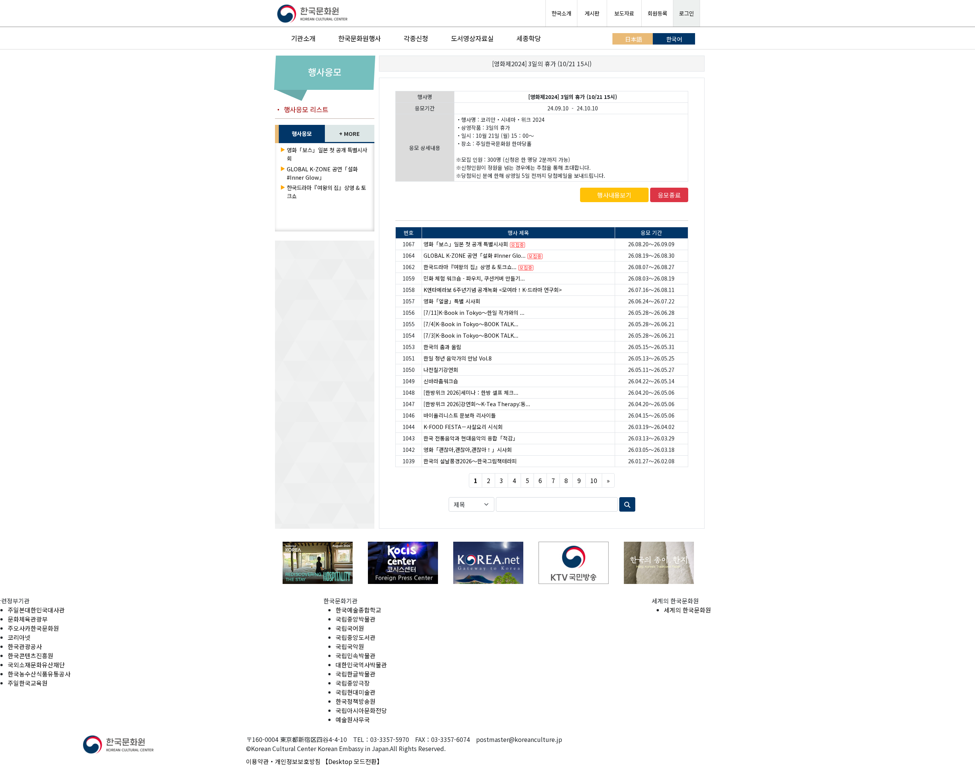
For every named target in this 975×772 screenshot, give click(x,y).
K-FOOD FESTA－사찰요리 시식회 (463, 427)
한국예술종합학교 (358, 609)
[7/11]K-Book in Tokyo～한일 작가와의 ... (474, 312)
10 (593, 480)
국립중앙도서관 (356, 637)
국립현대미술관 (356, 692)
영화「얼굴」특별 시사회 (452, 301)
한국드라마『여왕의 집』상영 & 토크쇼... (470, 267)
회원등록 (657, 13)
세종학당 (528, 38)
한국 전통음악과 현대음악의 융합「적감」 (471, 438)
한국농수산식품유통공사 (39, 673)
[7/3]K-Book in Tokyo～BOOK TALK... (471, 335)
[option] (318, 563)
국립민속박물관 (356, 655)
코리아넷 (19, 637)
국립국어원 (350, 628)
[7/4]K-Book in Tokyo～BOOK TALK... (471, 324)
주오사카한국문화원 (33, 628)
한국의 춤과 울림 (442, 347)
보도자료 (624, 13)
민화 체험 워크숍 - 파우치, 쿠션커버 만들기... (474, 278)
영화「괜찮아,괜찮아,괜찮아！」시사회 (468, 449)
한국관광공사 (25, 646)
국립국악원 (350, 646)
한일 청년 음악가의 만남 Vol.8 (458, 358)
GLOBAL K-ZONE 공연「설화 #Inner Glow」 (322, 173)
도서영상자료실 (472, 38)
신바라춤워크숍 (441, 381)
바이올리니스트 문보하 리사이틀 (460, 415)
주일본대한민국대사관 (36, 609)
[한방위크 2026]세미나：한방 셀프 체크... (471, 392)
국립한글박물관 (356, 673)
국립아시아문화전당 (361, 710)
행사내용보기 (614, 194)
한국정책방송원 (356, 701)
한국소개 (561, 13)
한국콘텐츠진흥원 (30, 655)
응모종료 (669, 194)
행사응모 (302, 133)
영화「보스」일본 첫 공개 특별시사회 (466, 244)
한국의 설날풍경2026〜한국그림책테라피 (470, 461)
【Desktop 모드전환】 (352, 761)
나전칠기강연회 (441, 369)
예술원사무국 (353, 719)
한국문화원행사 (359, 38)
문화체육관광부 (28, 619)
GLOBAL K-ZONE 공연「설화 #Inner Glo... (475, 255)
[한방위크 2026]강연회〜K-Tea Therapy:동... (477, 404)
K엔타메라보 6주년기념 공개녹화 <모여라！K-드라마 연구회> (493, 289)
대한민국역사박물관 (361, 664)
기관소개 (303, 38)
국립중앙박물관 (356, 619)
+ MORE (349, 133)
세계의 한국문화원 (687, 609)
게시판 (592, 13)
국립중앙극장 (353, 682)
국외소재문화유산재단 (36, 664)
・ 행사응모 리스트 (301, 109)
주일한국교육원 (28, 682)
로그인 (686, 13)
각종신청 (416, 38)
